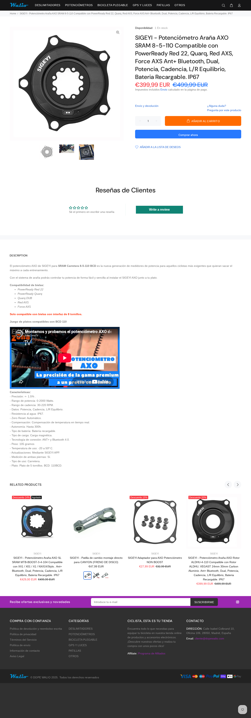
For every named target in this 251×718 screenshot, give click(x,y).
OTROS (73, 656)
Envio (163, 89)
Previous (228, 484)
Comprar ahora (188, 135)
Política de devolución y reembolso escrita (36, 628)
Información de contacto (25, 650)
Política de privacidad (23, 634)
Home (13, 13)
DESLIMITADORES (81, 628)
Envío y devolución (146, 105)
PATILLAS (75, 650)
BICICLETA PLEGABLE (83, 639)
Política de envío (20, 645)
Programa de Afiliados (151, 653)
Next (237, 484)
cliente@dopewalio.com (209, 638)
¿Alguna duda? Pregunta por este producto (224, 108)
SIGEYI (37, 553)
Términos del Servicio (23, 639)
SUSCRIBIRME (204, 602)
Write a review (159, 209)
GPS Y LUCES (78, 645)
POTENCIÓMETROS (82, 634)
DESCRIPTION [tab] (19, 255)
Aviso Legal (17, 656)
